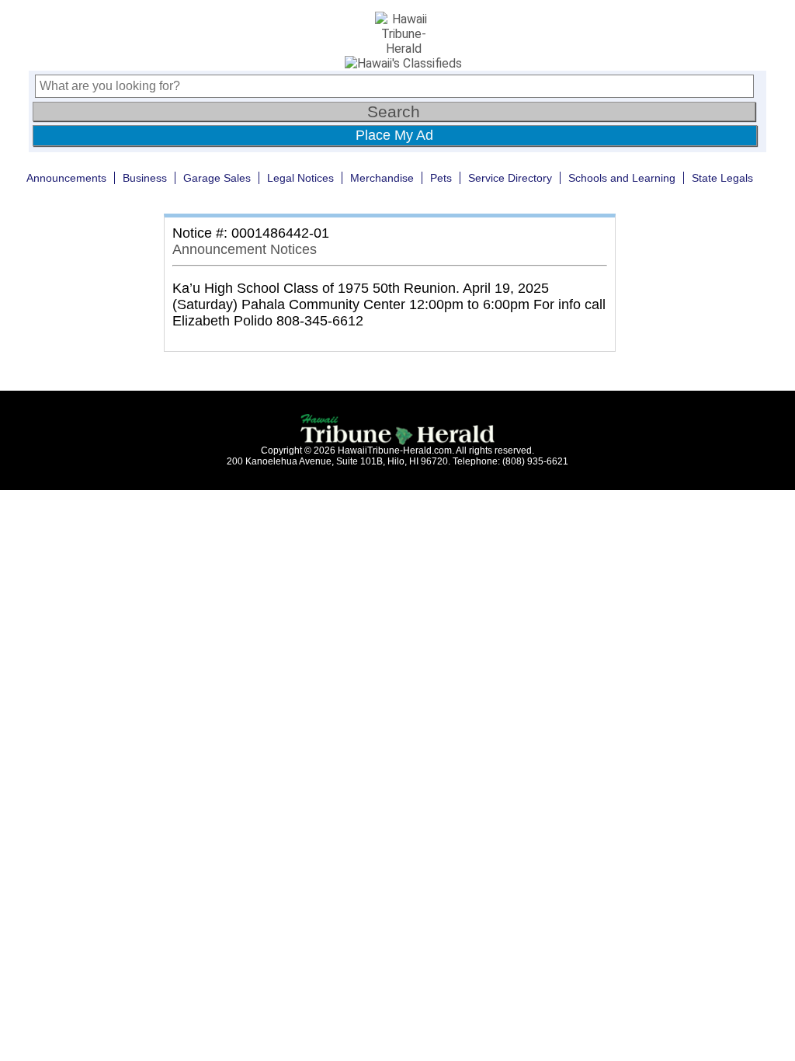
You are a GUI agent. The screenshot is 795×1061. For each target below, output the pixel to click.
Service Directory (510, 178)
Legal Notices (300, 178)
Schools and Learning (621, 178)
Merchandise (382, 178)
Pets (441, 178)
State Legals (722, 178)
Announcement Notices (244, 249)
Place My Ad (394, 135)
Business (145, 178)
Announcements (66, 178)
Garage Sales (217, 178)
